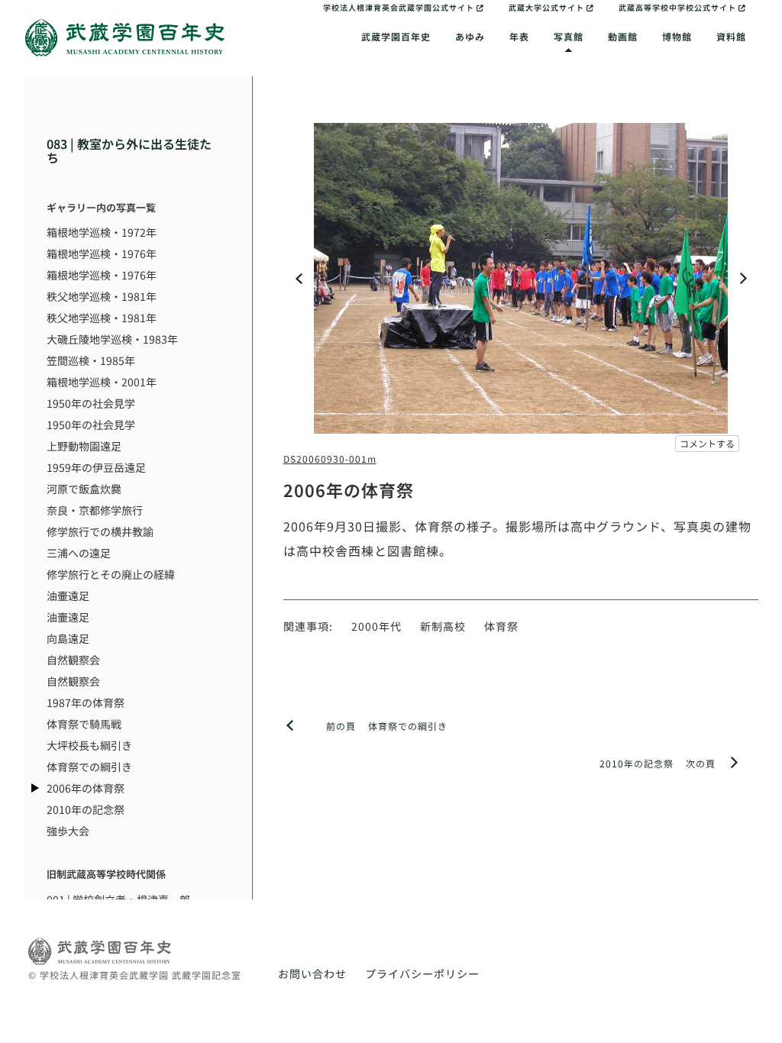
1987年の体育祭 (85, 702)
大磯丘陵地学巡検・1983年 (112, 339)
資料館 (731, 36)
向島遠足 (68, 638)
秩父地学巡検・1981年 (102, 296)
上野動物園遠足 (84, 446)
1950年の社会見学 (91, 403)
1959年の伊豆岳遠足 (96, 467)
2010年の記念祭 (85, 809)
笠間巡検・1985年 (91, 360)
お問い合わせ (312, 973)
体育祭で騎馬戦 (84, 723)
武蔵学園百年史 (396, 36)
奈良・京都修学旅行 (95, 510)
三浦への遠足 (79, 552)
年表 (519, 36)
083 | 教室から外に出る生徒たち (129, 150)
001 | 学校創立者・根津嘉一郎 (118, 899)
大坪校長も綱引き (89, 745)
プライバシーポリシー (422, 973)
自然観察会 (73, 659)
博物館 (677, 36)
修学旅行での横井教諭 (100, 531)
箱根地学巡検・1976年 (102, 253)
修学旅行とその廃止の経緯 (111, 574)
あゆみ (470, 36)
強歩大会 (68, 830)
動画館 (623, 36)
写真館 (568, 36)
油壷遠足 (68, 595)
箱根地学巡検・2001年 (102, 381)
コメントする (707, 443)
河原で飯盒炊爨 (84, 488)
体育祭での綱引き (89, 766)
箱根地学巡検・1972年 (102, 232)
